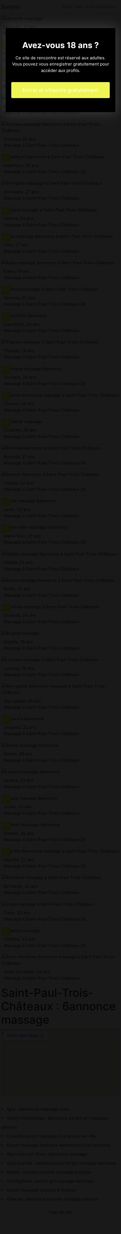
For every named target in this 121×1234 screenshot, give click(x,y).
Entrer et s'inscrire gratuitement (60, 90)
